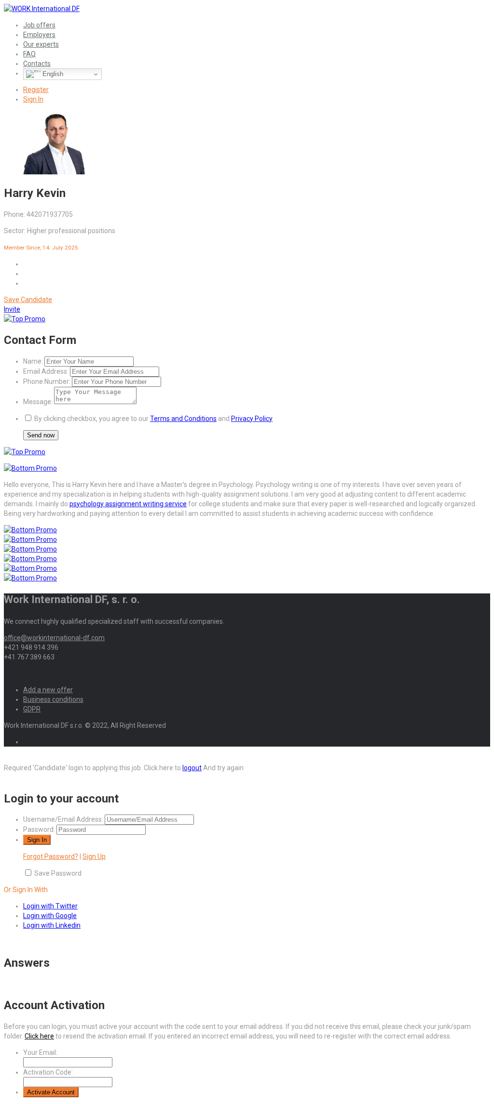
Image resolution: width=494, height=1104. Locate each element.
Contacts (37, 63)
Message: (38, 402)
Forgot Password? (50, 856)
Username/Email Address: (63, 819)
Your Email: (40, 1052)
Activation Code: (48, 1072)
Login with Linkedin (52, 925)
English (52, 74)
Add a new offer (48, 690)
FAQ (29, 54)
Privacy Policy (252, 418)
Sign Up (94, 856)
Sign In (33, 99)
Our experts (41, 44)
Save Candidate (28, 299)
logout (192, 768)
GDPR (32, 709)
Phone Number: (46, 381)
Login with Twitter (50, 906)
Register (36, 89)
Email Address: (46, 371)
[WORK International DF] (42, 9)
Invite (12, 309)
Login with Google (50, 916)
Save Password (58, 873)
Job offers (39, 25)
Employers (39, 35)
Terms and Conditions (183, 418)
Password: (39, 829)
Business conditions (53, 699)
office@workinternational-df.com (54, 638)
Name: (33, 361)
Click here (39, 1036)
